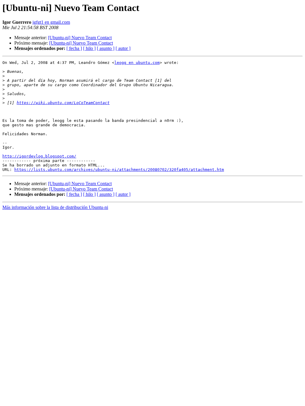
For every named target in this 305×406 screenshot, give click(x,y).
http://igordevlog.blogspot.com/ (39, 156)
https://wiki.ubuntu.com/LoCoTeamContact (63, 102)
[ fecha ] (74, 48)
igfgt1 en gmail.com (51, 22)
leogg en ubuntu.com (137, 62)
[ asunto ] (105, 48)
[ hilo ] (89, 48)
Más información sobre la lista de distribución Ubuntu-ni (55, 207)
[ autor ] (123, 48)
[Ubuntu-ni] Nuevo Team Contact (80, 37)
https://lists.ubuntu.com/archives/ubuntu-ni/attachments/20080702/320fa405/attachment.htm (119, 169)
